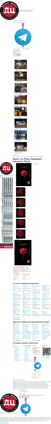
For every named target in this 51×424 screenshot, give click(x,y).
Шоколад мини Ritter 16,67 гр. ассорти (36, 290)
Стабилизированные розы (7, 210)
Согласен (2, 423)
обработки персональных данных (39, 421)
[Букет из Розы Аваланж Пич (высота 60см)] (27, 325)
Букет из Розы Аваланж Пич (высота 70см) (35, 329)
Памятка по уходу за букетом (17, 359)
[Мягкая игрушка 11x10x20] (36, 293)
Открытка (34, 307)
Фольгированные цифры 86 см (6, 215)
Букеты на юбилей (7, 186)
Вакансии (16, 352)
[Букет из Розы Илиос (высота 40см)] (46, 333)
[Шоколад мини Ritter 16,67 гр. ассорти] (36, 286)
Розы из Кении (6, 182)
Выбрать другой (18, 54)
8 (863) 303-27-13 (18, 106)
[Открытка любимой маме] (27, 306)
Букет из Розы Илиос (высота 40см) (46, 336)
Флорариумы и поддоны (6, 241)
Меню (1, 0)
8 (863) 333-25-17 (18, 94)
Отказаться (7, 423)
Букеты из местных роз (8, 179)
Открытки (3, 220)
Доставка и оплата (26, 351)
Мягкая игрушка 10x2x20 (26, 296)
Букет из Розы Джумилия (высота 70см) (17, 338)
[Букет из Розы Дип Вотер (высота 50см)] (27, 333)
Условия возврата (26, 356)
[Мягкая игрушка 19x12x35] (17, 306)
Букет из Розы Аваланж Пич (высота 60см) (25, 329)
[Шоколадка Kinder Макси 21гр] (46, 286)
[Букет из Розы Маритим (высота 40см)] (36, 334)
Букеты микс (5, 184)
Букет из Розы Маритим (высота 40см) (36, 338)
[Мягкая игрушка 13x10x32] (17, 299)
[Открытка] (34, 305)
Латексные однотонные (8, 213)
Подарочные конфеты (6, 226)
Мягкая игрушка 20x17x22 (26, 302)
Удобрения (5, 239)
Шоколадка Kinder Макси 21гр (46, 289)
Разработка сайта (16, 389)
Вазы (3, 228)
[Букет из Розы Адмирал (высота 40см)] (46, 325)
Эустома (3, 207)
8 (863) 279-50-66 (18, 82)
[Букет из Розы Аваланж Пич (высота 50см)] (17, 325)
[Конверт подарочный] (27, 312)
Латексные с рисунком (7, 212)
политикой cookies (3, 422)
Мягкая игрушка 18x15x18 (35, 302)
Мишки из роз (4, 208)
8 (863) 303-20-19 (18, 71)
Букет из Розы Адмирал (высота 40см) (45, 329)
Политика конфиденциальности (28, 360)
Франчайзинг (27, 358)
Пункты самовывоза (26, 353)
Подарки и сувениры (6, 227)
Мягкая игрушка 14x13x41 (45, 302)
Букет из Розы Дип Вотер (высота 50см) (27, 336)
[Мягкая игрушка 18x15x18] (36, 299)
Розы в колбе (5, 202)
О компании (16, 347)
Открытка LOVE (16, 318)
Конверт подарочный (27, 314)
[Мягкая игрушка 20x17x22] (27, 299)
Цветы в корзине (6, 192)
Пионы (3, 206)
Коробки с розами (6, 187)
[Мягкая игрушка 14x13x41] (46, 299)
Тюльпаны (4, 199)
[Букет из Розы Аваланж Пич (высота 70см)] (36, 325)
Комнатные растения (6, 233)
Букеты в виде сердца (7, 191)
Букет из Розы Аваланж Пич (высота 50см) (16, 329)
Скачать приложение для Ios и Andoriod (46, 357)
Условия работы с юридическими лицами (27, 348)
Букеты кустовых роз (7, 185)
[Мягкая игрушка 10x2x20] (27, 293)
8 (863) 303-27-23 (18, 118)
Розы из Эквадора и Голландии (7, 181)
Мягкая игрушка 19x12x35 (16, 308)
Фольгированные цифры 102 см (6, 218)
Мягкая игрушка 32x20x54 (45, 296)
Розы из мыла (4, 229)
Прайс (15, 351)
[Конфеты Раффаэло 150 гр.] (17, 293)
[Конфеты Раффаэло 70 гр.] (17, 286)
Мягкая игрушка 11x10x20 (35, 296)
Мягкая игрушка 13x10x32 (16, 302)
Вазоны (4, 237)
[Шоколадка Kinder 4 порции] (27, 286)
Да (14, 54)
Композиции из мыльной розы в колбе (7, 204)
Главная (14, 156)
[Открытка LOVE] (16, 316)
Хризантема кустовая (7, 195)
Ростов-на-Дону (16, 48)
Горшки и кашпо (6, 238)
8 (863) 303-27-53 (18, 129)
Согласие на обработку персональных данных (17, 355)
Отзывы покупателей (17, 349)
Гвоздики (3, 200)
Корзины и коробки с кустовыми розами (7, 189)
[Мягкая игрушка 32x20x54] (46, 293)
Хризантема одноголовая (5, 197)
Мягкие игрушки (6, 222)
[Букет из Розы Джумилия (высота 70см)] (17, 334)
